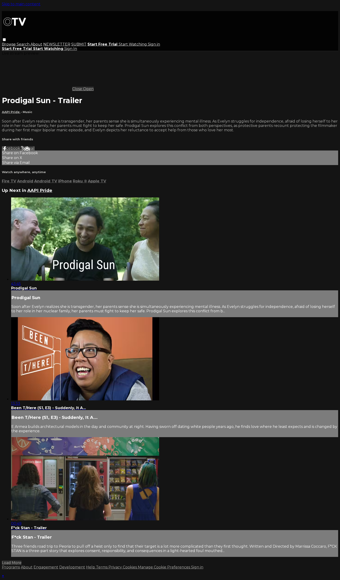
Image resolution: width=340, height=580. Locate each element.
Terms (102, 567)
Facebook (11, 148)
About (36, 44)
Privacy (115, 567)
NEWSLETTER (56, 44)
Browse (9, 44)
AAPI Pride (11, 112)
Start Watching (133, 44)
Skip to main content (21, 4)
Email (30, 148)
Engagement (46, 567)
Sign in (154, 44)
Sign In (70, 48)
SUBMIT (79, 44)
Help (91, 567)
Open (88, 89)
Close (77, 89)
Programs (11, 567)
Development (72, 567)
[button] (4, 39)
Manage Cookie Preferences (164, 567)
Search (24, 44)
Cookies (130, 567)
